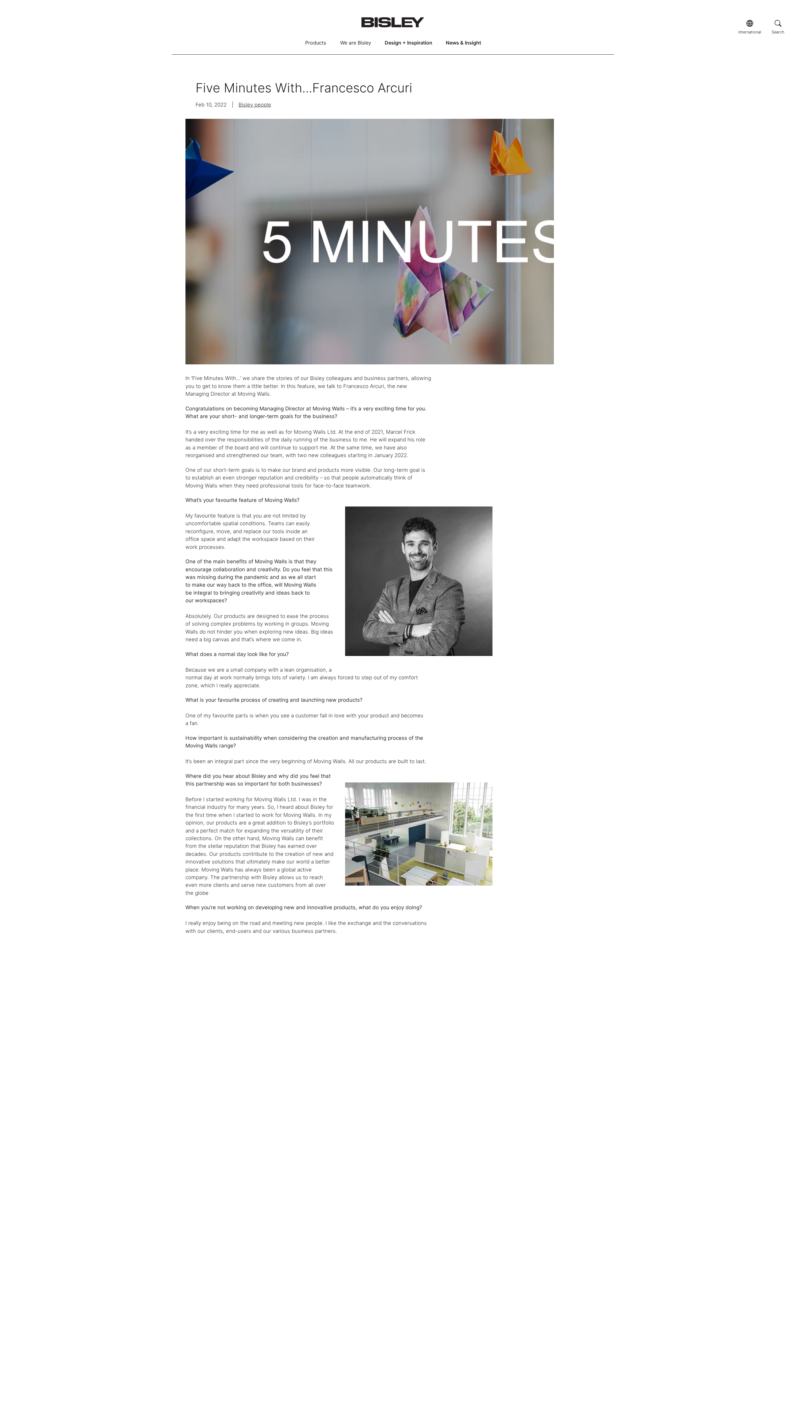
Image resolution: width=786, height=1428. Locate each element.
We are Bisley (355, 42)
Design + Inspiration (408, 42)
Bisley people (255, 105)
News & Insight (463, 42)
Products (315, 42)
